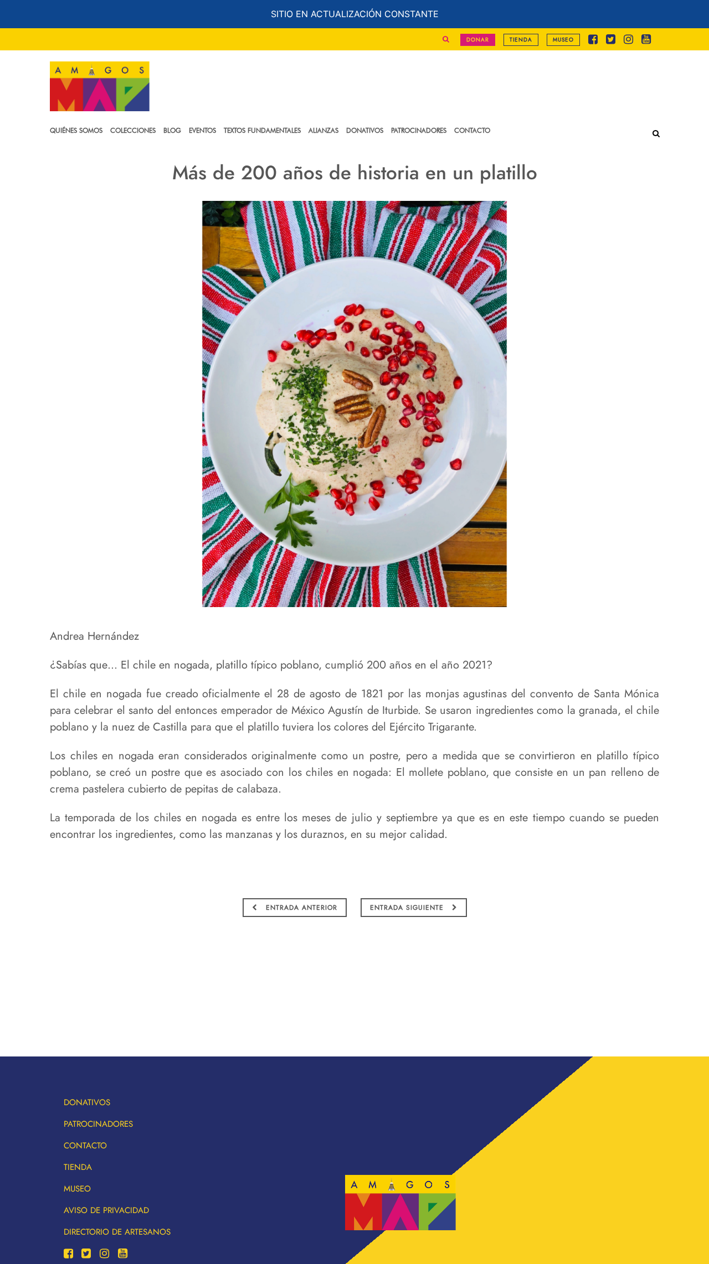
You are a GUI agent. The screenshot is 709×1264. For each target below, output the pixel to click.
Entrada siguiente (408, 908)
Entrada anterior (300, 908)
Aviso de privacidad (106, 1210)
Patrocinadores (98, 1124)
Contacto (85, 1145)
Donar (477, 39)
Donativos (87, 1102)
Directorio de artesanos (117, 1232)
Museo (563, 39)
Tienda (521, 39)
